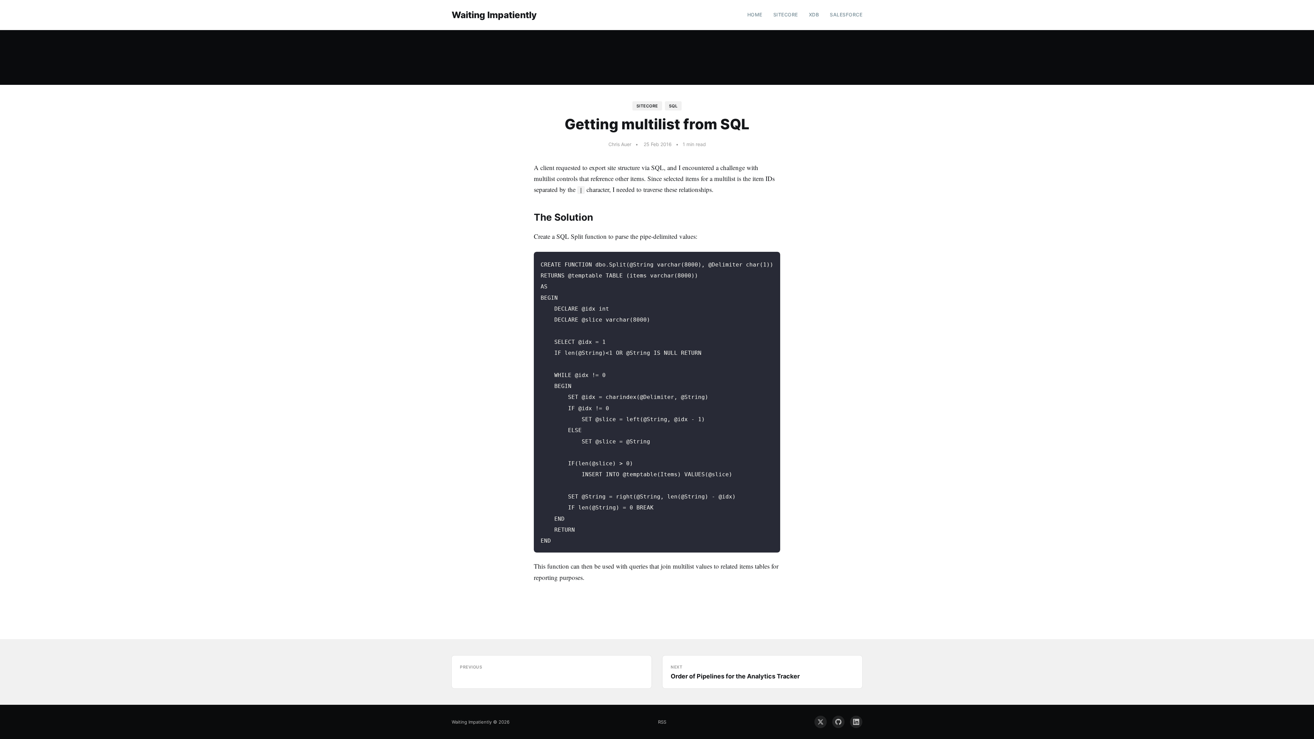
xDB (814, 14)
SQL (673, 105)
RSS (662, 722)
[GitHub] (838, 722)
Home (754, 14)
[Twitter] (820, 722)
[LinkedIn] (856, 722)
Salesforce (846, 14)
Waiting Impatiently (494, 15)
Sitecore (785, 14)
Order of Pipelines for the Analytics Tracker (735, 676)
